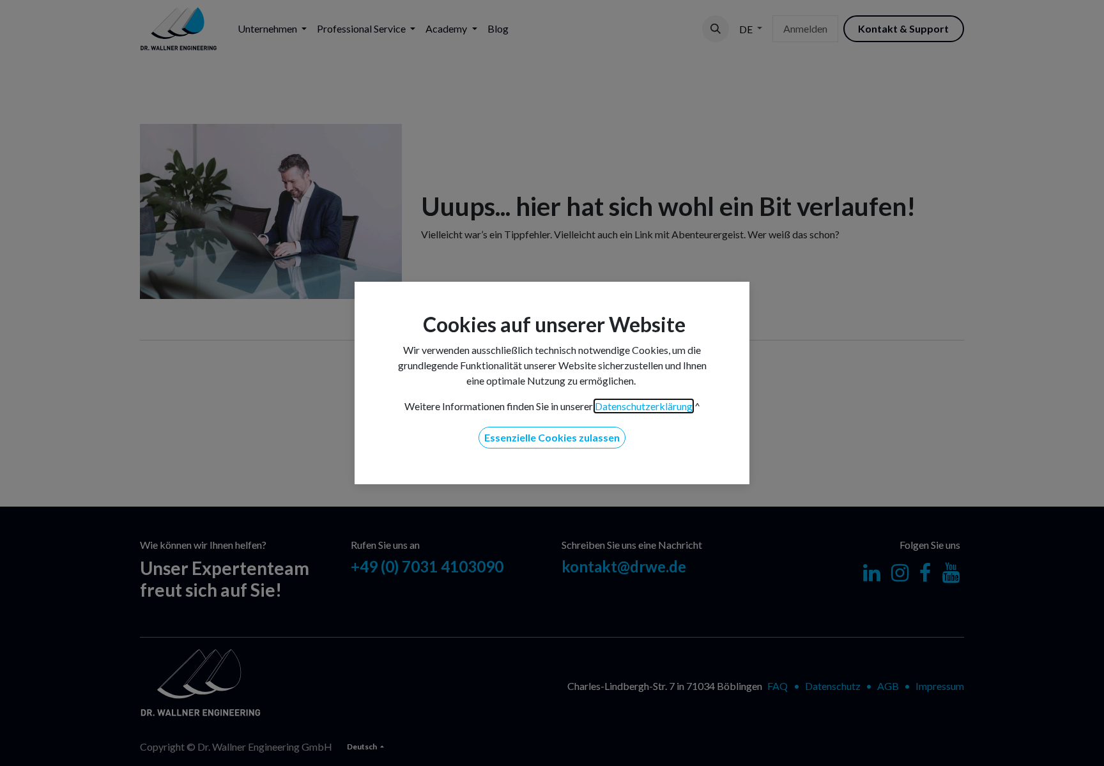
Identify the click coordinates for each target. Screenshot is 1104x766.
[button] (552, 437)
